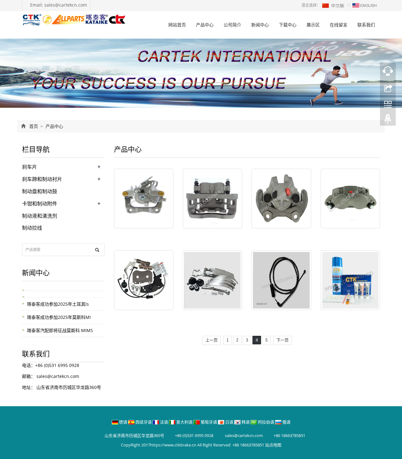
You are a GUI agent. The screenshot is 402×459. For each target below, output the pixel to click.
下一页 (282, 340)
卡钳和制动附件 (39, 203)
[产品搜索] (97, 250)
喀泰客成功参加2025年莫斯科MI (59, 317)
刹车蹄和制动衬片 (42, 179)
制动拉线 (32, 227)
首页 (33, 126)
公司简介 (232, 25)
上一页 (211, 340)
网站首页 (177, 25)
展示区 (313, 25)
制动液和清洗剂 (39, 215)
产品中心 (205, 25)
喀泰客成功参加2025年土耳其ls (58, 304)
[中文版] (333, 5)
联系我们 (366, 25)
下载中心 (287, 25)
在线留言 (338, 25)
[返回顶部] (388, 120)
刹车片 (29, 166)
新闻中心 (260, 25)
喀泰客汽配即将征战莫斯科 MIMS (60, 330)
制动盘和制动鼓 (39, 191)
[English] (364, 5)
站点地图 (273, 445)
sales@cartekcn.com (57, 376)
